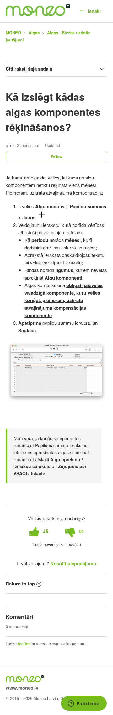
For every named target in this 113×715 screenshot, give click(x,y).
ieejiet (24, 644)
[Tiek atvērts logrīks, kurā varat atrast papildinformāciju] (84, 704)
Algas (34, 32)
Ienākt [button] (94, 11)
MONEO (13, 32)
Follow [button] (56, 156)
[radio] (39, 531)
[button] (81, 11)
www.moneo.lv (22, 687)
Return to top (20, 583)
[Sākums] (38, 14)
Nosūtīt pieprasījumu (73, 563)
